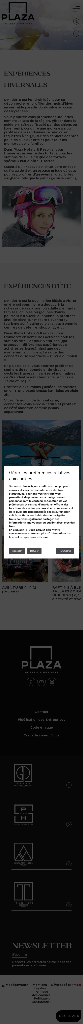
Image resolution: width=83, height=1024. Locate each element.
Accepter (17, 550)
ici (26, 530)
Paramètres (65, 550)
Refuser (34, 550)
